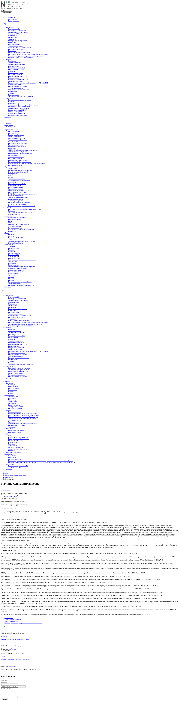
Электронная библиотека (16, 157)
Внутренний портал (14, 432)
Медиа (6, 233)
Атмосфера (8, 216)
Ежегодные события (14, 219)
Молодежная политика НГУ (17, 217)
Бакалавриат (12, 398)
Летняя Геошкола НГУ (15, 459)
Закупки (11, 277)
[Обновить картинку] (1, 684)
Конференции (12, 173)
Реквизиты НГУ (13, 255)
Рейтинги (11, 250)
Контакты (7, 287)
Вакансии (11, 101)
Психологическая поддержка (17, 86)
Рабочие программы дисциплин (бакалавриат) (23, 413)
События (11, 236)
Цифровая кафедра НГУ (16, 165)
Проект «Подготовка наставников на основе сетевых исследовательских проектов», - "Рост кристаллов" (41, 462)
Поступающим (9, 395)
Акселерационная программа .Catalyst (20, 212)
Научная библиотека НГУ (16, 68)
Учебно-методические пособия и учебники (22, 418)
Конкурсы (11, 444)
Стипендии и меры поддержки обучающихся (22, 423)
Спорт (10, 223)
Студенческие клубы (15, 228)
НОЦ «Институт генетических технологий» (22, 194)
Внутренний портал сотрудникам (19, 106)
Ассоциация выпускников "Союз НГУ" (21, 96)
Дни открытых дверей (15, 46)
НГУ (6, 474)
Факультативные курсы (15, 88)
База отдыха (12, 231)
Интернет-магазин (14, 258)
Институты (11, 450)
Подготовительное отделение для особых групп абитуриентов (28, 54)
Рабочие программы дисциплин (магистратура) (23, 415)
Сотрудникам (12, 19)
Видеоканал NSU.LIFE (15, 238)
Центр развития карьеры (16, 69)
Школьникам (8, 454)
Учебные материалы (14, 420)
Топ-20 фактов (13, 246)
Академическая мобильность (17, 449)
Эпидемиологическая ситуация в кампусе (21, 241)
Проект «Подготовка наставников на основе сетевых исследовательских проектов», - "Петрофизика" (40, 461)
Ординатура (12, 39)
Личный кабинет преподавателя (18, 108)
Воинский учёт (13, 91)
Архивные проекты (14, 283)
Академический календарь (16, 138)
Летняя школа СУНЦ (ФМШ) (17, 152)
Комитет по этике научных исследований (21, 206)
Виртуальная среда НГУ (16, 74)
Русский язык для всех (15, 145)
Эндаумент (11, 275)
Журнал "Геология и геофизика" (18, 437)
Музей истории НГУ (14, 273)
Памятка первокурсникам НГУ (18, 466)
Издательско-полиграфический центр (20, 282)
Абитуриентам (13, 396)
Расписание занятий (14, 412)
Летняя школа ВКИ (14, 155)
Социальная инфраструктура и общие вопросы (23, 105)
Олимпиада (12, 456)
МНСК (10, 175)
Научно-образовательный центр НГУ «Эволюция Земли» (26, 163)
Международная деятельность (17, 268)
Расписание (12, 61)
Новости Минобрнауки (15, 243)
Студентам (11, 17)
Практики (11, 422)
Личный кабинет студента (16, 64)
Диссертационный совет (16, 447)
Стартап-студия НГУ (15, 214)
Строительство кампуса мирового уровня (21, 266)
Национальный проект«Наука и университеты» (16, 200)
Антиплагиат (8, 618)
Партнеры (7, 117)
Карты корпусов (13, 78)
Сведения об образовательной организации (22, 260)
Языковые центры (14, 141)
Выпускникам (9, 93)
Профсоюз (11, 278)
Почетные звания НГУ (15, 272)
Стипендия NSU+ (14, 34)
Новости (11, 234)
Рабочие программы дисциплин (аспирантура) (23, 417)
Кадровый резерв (13, 103)
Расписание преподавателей (17, 430)
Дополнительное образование (17, 140)
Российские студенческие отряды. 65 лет (21, 229)
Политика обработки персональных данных (15, 639)
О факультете (8, 383)
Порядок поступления (15, 408)
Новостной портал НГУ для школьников (21, 57)
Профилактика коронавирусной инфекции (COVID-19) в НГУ (28, 83)
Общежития (12, 51)
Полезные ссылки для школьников (19, 52)
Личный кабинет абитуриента (18, 32)
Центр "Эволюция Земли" (12, 452)
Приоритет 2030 (13, 248)
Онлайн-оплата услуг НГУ (16, 81)
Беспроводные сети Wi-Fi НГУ (18, 79)
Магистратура (12, 35)
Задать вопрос (5, 490)
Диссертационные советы (16, 179)
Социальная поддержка (15, 73)
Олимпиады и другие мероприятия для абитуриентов (25, 56)
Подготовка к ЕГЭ (14, 44)
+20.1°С (3, 24)
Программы (12, 133)
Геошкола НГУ (13, 457)
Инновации (8, 207)
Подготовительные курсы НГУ (18, 143)
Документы (8, 469)
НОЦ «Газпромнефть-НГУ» (17, 184)
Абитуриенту (8, 27)
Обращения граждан (11, 621)
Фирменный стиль (14, 256)
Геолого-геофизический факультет (15, 475)
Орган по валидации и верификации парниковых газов (18, 189)
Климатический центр (15, 187)
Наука (6, 167)
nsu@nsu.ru (12, 649)
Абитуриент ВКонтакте (15, 407)
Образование (8, 130)
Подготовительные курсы (16, 49)
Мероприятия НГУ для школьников (19, 47)
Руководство (12, 251)
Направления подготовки (16, 425)
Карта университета (14, 405)
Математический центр (15, 185)
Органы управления (14, 253)
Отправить (5, 699)
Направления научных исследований (20, 170)
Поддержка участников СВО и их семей (21, 285)
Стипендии (12, 71)
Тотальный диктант (14, 226)
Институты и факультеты (16, 135)
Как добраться (12, 263)
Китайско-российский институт (18, 160)
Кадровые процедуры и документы (19, 100)
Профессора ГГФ (13, 388)
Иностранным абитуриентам (17, 41)
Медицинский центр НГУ (16, 84)
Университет (8, 245)
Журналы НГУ (13, 182)
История (11, 280)
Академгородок (13, 261)
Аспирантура (12, 37)
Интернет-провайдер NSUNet (17, 76)
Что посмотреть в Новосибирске (18, 224)
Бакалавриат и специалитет (17, 30)
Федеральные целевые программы (19, 180)
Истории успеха (13, 95)
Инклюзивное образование (17, 146)
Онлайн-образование (15, 136)
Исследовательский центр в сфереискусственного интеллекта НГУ (19, 203)
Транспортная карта (14, 467)
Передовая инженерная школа (17, 192)
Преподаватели (13, 386)
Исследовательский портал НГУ (18, 172)
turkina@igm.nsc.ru (11, 496)
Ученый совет (12, 390)
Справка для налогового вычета (18, 90)
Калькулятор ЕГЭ (14, 42)
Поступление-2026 (14, 29)
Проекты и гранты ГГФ (15, 440)
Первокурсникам (13, 66)
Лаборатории (12, 445)
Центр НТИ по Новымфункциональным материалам (18, 196)
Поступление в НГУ (14, 131)
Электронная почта (14, 62)
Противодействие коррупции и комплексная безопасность (23, 623)
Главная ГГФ (8, 381)
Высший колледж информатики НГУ (20, 153)
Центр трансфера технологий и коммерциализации (24, 209)
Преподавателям (13, 21)
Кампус (10, 221)
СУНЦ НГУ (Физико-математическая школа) (22, 150)
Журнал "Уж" (12, 239)
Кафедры (11, 391)
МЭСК (10, 177)
